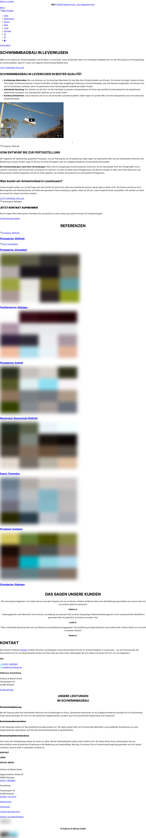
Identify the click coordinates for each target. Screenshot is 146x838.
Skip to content (7, 1)
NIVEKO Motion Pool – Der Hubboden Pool (75, 4)
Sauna (7, 22)
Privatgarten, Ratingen (12, 584)
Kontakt (7, 31)
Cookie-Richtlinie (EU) (10, 812)
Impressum (5, 807)
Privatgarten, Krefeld (11, 362)
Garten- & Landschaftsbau (12, 817)
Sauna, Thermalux (10, 473)
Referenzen (9, 19)
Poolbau (23, 650)
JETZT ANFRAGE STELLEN (12, 68)
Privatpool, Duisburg (11, 529)
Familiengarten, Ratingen (14, 307)
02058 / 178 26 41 (8, 797)
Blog (6, 25)
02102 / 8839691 (7, 780)
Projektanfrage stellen (10, 218)
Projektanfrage (6, 690)
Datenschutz (5, 802)
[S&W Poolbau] (7, 11)
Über (6, 15)
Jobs (6, 28)
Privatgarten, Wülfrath (12, 238)
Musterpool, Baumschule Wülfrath (19, 418)
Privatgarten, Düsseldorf (13, 249)
